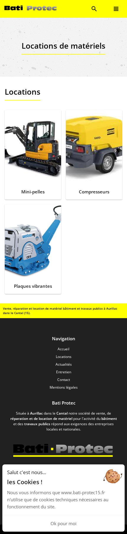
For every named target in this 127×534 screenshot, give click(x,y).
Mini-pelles (33, 192)
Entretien (63, 371)
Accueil (63, 348)
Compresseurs (94, 192)
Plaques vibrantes (33, 286)
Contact (63, 379)
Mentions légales (64, 387)
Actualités (64, 364)
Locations (63, 356)
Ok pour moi (63, 523)
